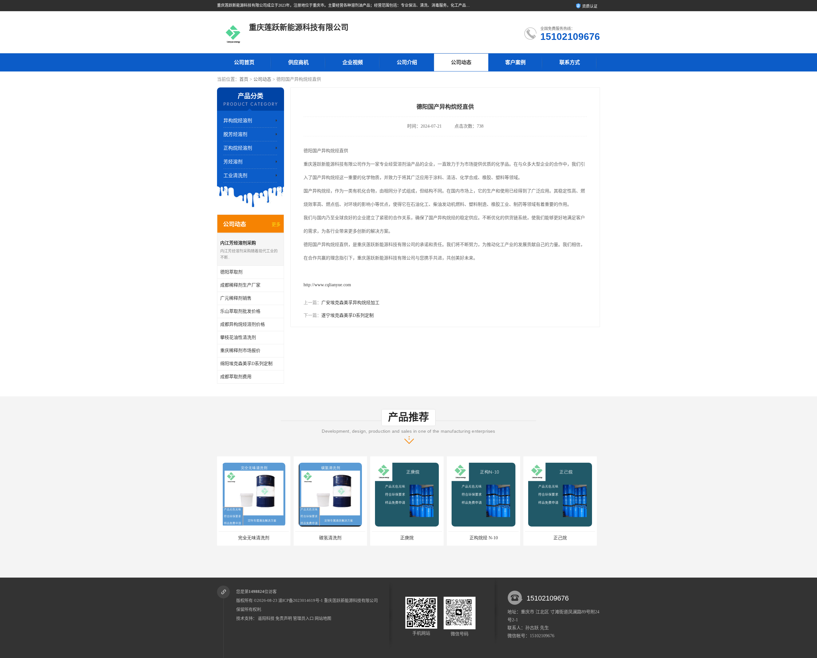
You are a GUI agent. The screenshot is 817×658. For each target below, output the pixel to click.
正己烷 (483, 537)
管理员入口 (303, 618)
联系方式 (569, 62)
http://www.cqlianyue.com (327, 284)
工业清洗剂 (235, 175)
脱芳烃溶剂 (235, 134)
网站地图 (323, 618)
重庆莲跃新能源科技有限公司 (351, 600)
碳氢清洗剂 (254, 537)
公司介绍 (407, 62)
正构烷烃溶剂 (237, 148)
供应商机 (298, 62)
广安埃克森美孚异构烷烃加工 (350, 302)
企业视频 (352, 62)
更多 (276, 224)
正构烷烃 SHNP (560, 537)
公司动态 (461, 62)
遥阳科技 (266, 618)
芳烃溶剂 (233, 161)
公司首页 (244, 62)
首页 (243, 79)
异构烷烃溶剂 (237, 120)
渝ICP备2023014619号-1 (300, 600)
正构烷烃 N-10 (407, 537)
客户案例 (515, 62)
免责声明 (283, 618)
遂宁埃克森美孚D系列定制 (347, 315)
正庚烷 (330, 537)
